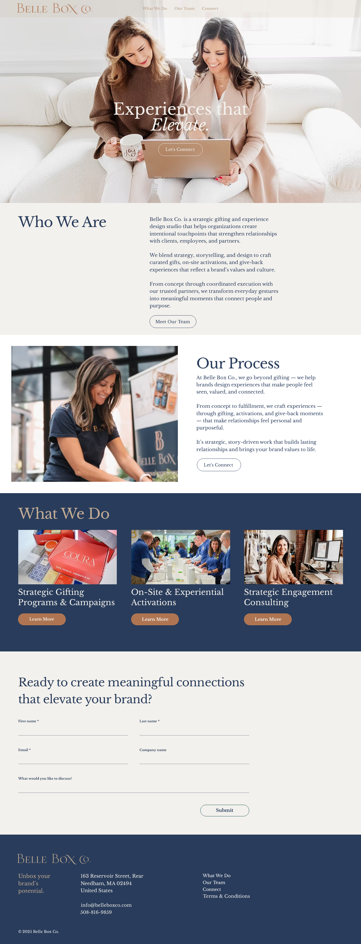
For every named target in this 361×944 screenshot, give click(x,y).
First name (28, 721)
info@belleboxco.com (106, 905)
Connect (212, 889)
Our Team (214, 882)
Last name (150, 721)
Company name (153, 750)
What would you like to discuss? (45, 778)
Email (24, 750)
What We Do (216, 875)
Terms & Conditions (226, 896)
